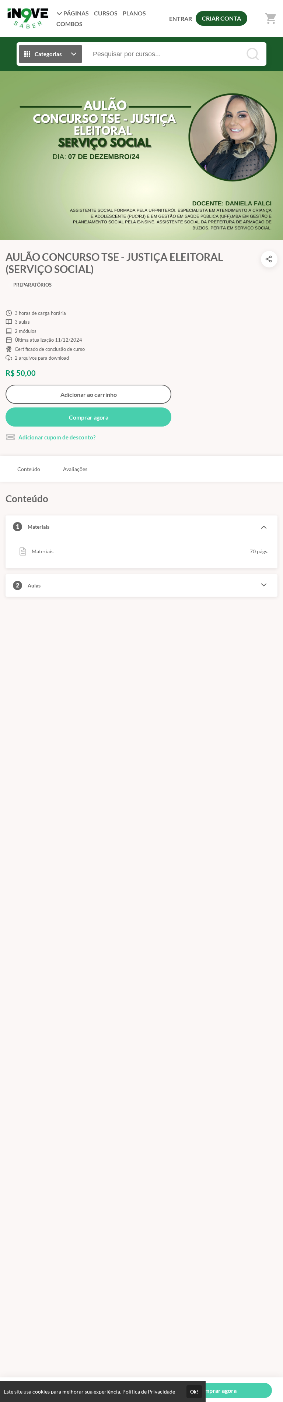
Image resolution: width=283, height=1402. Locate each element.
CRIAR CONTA (221, 18)
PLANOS (134, 13)
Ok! (194, 1392)
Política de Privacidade (148, 1391)
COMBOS (69, 23)
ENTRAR (180, 18)
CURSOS (106, 13)
